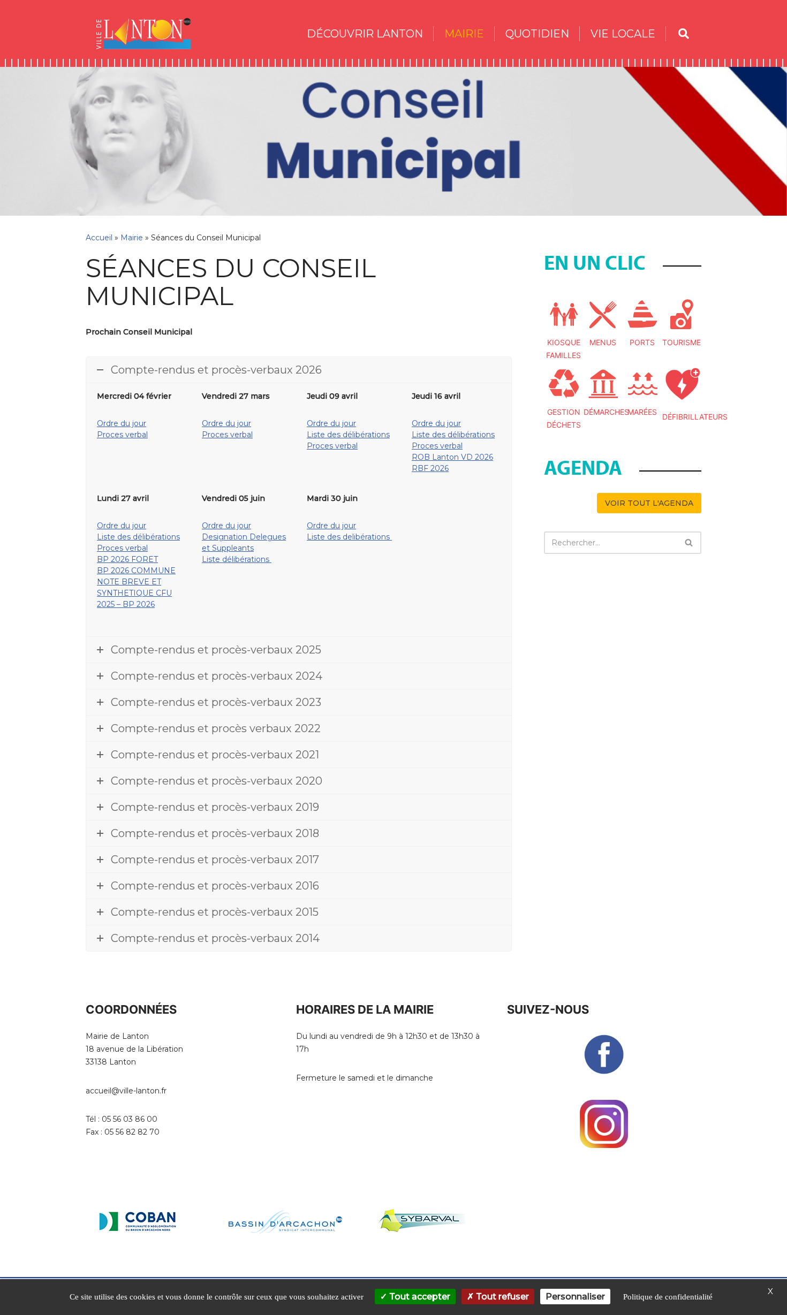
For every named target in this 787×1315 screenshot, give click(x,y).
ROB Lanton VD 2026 (452, 457)
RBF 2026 (430, 468)
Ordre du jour (121, 423)
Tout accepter (418, 1296)
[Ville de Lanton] (149, 33)
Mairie (131, 237)
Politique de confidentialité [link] (668, 1297)
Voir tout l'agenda (649, 503)
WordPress (182, 1274)
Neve (96, 1274)
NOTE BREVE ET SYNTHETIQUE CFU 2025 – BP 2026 (134, 593)
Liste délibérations (236, 559)
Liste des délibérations (348, 434)
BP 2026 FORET (127, 559)
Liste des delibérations (349, 537)
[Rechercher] (689, 542)
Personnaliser (575, 1296)
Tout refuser (501, 1296)
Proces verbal (122, 434)
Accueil (99, 237)
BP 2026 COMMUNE (136, 570)
